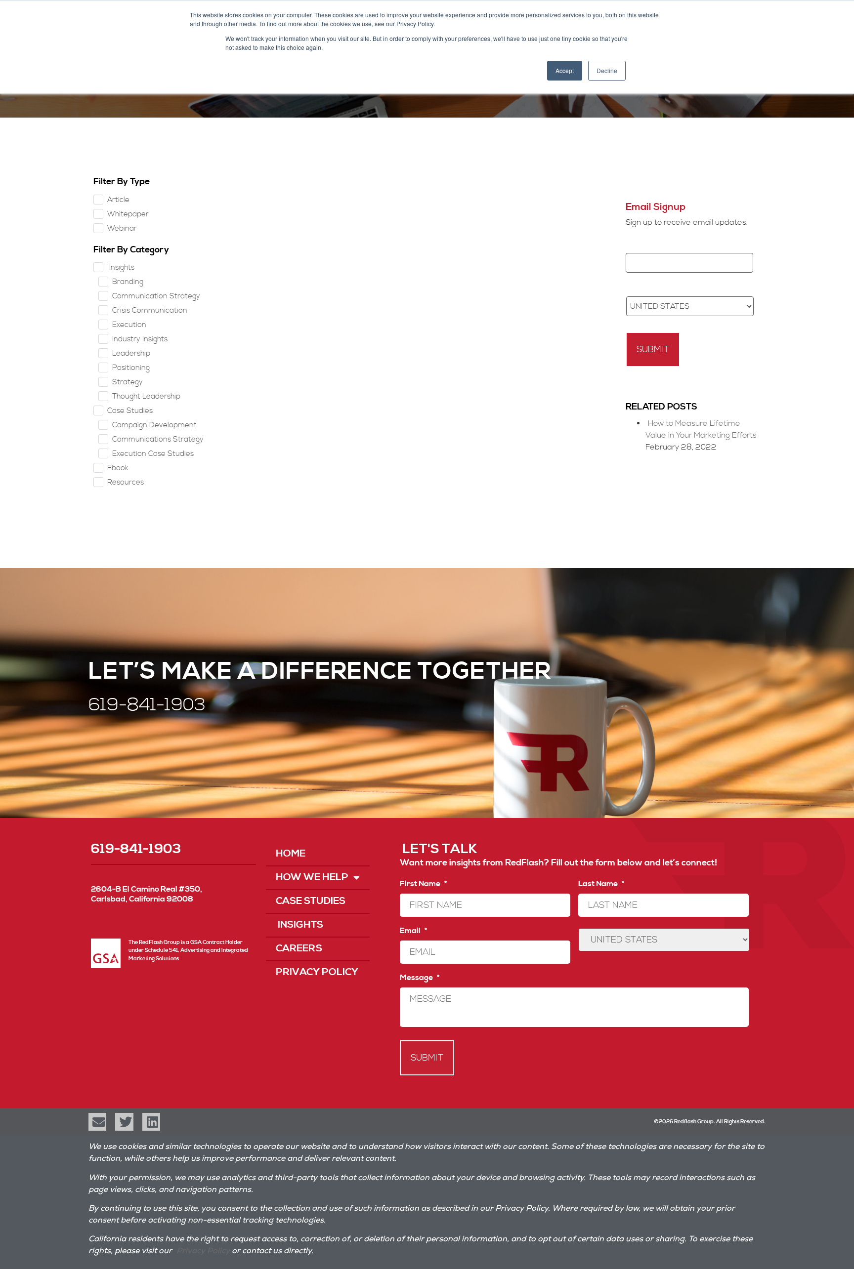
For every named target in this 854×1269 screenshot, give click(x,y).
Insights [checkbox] (120, 267)
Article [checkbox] (118, 200)
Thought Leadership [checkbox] (146, 396)
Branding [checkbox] (127, 282)
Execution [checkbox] (129, 324)
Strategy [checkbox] (127, 382)
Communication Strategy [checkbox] (156, 296)
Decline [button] (607, 70)
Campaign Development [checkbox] (154, 425)
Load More (425, 193)
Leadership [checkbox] (131, 353)
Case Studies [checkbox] (130, 410)
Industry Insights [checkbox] (140, 339)
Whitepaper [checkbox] (128, 214)
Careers (299, 948)
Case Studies (310, 901)
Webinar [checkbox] (122, 228)
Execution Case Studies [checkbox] (153, 453)
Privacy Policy (317, 972)
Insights (299, 925)
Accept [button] (564, 70)
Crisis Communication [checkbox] (149, 310)
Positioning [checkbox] (131, 367)
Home (290, 854)
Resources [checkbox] (125, 482)
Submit (653, 349)
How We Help (312, 877)
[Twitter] (124, 1122)
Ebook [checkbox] (117, 468)
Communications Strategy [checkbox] (158, 439)
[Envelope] (97, 1122)
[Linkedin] (151, 1122)
